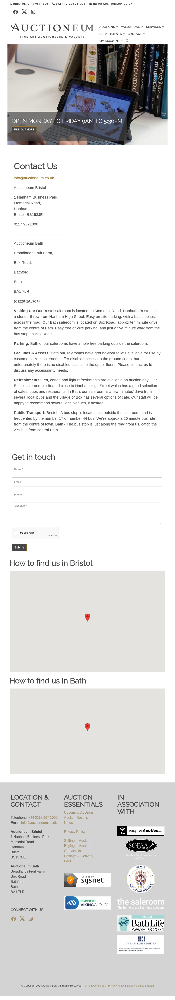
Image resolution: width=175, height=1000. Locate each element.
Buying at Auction (77, 846)
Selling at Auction (77, 840)
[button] (128, 40)
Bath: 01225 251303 (70, 3)
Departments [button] (111, 33)
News (68, 823)
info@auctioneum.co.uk (112, 3)
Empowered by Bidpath (140, 985)
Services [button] (154, 26)
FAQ (67, 861)
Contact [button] (135, 33)
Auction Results (76, 817)
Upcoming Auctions (78, 812)
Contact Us (72, 851)
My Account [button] (110, 40)
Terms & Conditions (94, 985)
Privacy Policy (75, 831)
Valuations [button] (131, 26)
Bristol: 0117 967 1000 (30, 3)
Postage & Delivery (78, 856)
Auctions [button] (107, 26)
